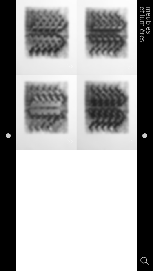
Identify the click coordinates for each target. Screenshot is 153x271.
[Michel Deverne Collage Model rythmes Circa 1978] (107, 37)
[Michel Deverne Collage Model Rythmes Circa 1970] (46, 112)
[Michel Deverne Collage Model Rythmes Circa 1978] (46, 37)
